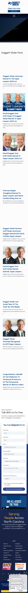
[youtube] (19, 574)
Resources (17, 555)
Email (4, 444)
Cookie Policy (18, 559)
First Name (5, 430)
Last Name (5, 437)
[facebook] (8, 574)
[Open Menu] (14, 16)
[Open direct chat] (24, 572)
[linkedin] (17, 574)
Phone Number (6, 451)
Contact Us (6, 552)
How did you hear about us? (10, 475)
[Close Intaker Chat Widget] (26, 572)
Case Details (6, 465)
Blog (4, 548)
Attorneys (17, 543)
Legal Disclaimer (7, 555)
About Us (5, 543)
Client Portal (18, 557)
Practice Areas (18, 546)
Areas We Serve (7, 546)
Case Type (5, 458)
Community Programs (20, 550)
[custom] (11, 574)
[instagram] (14, 574)
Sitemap (5, 557)
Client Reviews (18, 548)
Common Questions (8, 550)
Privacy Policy (6, 559)
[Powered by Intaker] (21, 590)
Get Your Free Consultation (14, 489)
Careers (17, 552)
